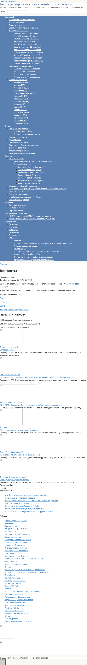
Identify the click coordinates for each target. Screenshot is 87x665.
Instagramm (5, 302)
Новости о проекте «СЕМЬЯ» (17, 503)
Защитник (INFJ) (20, 121)
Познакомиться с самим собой (22, 20)
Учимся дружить (12, 619)
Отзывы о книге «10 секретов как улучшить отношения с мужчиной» (43, 243)
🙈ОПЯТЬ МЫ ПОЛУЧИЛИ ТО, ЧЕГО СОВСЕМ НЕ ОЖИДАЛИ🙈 (31, 501)
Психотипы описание (18, 80)
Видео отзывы (11, 526)
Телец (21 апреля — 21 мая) (25, 36)
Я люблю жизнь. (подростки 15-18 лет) (25, 197)
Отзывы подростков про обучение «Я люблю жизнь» (36, 251)
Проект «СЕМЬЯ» (16, 159)
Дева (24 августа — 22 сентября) (27, 47)
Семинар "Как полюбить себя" (17, 613)
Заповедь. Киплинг (8, 350)
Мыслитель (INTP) (21, 118)
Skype (2, 298)
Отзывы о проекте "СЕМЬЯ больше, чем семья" (25, 570)
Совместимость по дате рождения (23, 28)
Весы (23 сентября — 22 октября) (27, 50)
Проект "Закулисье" (13, 583)
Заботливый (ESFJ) (21, 88)
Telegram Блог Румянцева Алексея (14, 310)
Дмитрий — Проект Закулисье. (31, 167)
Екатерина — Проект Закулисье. (31, 172)
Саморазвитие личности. (19, 194)
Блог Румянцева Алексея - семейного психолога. (36, 4)
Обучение (9, 202)
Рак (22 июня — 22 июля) (24, 41)
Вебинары (18, 241)
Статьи (7, 126)
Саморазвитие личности (19, 129)
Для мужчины (15, 140)
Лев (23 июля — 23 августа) (25, 44)
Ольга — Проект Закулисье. (29, 170)
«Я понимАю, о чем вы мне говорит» (20, 498)
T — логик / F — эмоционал (25, 74)
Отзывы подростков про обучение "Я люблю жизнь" (27, 572)
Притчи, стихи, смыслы (23, 131)
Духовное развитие (17, 148)
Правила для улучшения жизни (27, 134)
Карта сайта (14, 232)
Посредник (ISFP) (21, 112)
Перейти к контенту (8, 1)
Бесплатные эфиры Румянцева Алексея (26, 186)
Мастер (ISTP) (19, 107)
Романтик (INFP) (21, 123)
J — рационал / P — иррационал (27, 77)
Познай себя (10, 17)
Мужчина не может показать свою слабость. (19, 430)
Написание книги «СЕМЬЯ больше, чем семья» (33, 161)
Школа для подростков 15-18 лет (19, 621)
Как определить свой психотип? (22, 66)
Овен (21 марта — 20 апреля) (26, 33)
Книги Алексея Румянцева (16, 213)
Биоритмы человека (18, 25)
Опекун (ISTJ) (19, 104)
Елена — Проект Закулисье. (29, 175)
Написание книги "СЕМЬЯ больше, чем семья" (24, 559)
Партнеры (13, 230)
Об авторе (13, 224)
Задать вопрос (15, 235)
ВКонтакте (69, 284)
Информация (10, 221)
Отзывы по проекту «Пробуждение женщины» (34, 257)
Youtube (3, 306)
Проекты (8, 156)
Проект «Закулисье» (22, 164)
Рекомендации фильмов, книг (22, 153)
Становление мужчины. (19, 200)
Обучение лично (16, 211)
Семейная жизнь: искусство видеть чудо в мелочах (26, 495)
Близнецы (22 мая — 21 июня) (26, 39)
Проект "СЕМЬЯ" (11, 586)
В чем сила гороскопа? (18, 31)
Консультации (19, 249)
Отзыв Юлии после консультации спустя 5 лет (24, 509)
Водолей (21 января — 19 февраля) (28, 61)
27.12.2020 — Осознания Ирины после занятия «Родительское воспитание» (31, 405)
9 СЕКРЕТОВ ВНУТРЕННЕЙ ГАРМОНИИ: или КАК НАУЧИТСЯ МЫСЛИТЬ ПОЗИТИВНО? (36, 377)
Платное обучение (17, 208)
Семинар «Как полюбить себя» (27, 254)
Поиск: (3, 11)
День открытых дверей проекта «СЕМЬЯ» (22, 506)
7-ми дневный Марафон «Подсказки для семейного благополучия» (37, 189)
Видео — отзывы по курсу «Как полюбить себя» (34, 260)
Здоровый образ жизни (19, 151)
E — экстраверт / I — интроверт (27, 69)
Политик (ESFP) (20, 91)
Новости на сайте (12, 561)
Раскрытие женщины (18, 137)
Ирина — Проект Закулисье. (30, 178)
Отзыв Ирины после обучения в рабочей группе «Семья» (29, 511)
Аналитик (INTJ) (20, 115)
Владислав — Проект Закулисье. (31, 181)
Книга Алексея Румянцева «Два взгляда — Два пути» (32, 219)
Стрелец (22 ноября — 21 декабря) (28, 55)
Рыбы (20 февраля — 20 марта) (27, 63)
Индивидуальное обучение (25, 246)
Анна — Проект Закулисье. (29, 183)
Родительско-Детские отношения (23, 145)
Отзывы (12, 238)
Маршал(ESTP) (20, 85)
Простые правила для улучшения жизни (22, 591)
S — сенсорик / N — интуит (25, 71)
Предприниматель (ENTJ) (24, 93)
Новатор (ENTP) (20, 96)
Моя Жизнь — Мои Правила (16, 556)
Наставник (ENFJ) (21, 99)
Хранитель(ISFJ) (20, 110)
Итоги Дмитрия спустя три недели (14, 480)
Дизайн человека (16, 22)
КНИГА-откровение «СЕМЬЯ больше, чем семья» (30, 216)
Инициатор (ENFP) (21, 101)
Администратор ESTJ (22, 82)
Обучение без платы (17, 205)
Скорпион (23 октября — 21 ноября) (28, 52)
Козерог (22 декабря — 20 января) (28, 58)
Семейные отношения (18, 142)
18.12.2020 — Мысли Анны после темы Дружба (20, 455)
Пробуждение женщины (19, 191)
